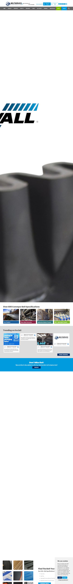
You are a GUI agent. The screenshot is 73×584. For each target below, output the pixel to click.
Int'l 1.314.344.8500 (31, 4)
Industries (16, 8)
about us (21, 8)
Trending (45, 8)
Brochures (28, 8)
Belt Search (39, 8)
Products (9, 8)
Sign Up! (36, 367)
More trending (63, 354)
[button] (9, 8)
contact (64, 8)
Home (4, 8)
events (58, 8)
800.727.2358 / (25, 4)
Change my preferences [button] (63, 579)
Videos (33, 8)
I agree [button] (59, 577)
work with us (52, 8)
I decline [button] (64, 577)
